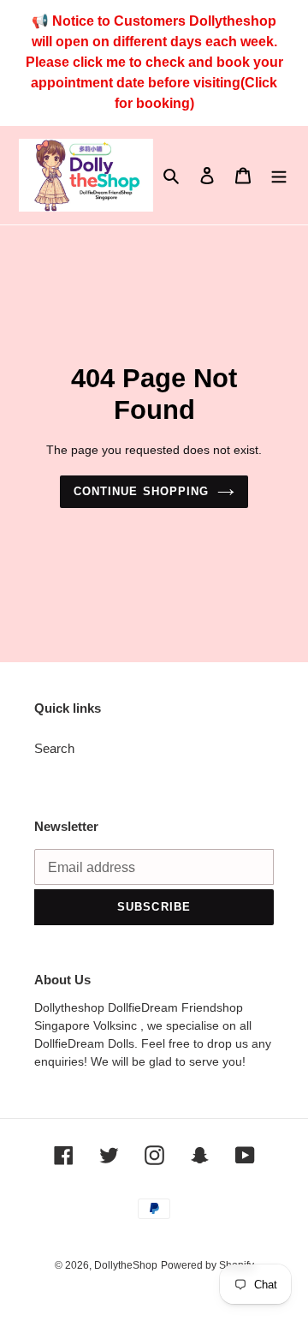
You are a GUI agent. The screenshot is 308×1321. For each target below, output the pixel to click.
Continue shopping (141, 491)
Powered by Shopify (207, 1265)
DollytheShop (125, 1265)
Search (54, 748)
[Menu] (279, 175)
